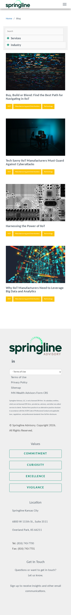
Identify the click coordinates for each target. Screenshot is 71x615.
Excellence (35, 476)
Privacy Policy (19, 382)
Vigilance (35, 487)
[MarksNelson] (18, 4)
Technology (48, 106)
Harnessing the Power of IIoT (25, 226)
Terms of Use (18, 377)
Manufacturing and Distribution (27, 106)
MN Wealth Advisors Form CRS (29, 393)
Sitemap (16, 387)
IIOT (9, 106)
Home (9, 18)
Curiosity (35, 465)
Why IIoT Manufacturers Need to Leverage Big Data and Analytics (35, 289)
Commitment (35, 453)
